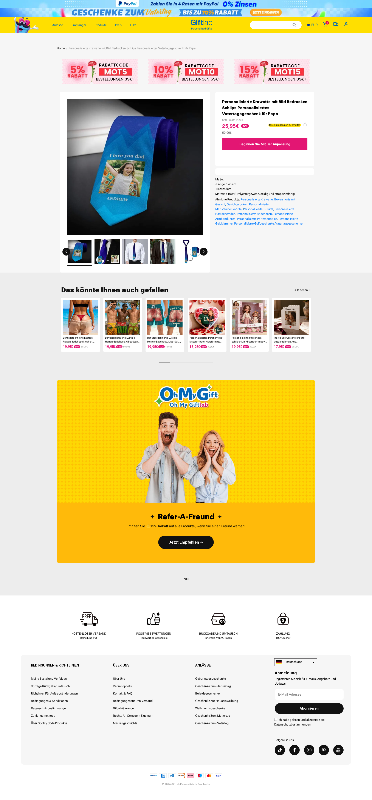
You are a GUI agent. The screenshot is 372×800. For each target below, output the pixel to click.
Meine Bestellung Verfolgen (49, 678)
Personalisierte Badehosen (254, 214)
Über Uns (121, 665)
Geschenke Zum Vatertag (212, 723)
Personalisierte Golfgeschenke (254, 223)
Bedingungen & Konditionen (49, 700)
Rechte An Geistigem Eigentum (133, 715)
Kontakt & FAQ (122, 693)
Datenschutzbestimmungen (49, 708)
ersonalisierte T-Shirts (259, 209)
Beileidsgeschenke (207, 693)
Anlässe (203, 665)
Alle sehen (301, 290)
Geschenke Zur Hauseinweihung (216, 700)
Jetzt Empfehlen (184, 542)
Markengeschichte (125, 723)
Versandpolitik (122, 686)
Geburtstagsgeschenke (210, 678)
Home (61, 48)
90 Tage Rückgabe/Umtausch (50, 686)
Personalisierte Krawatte (257, 199)
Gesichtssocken (237, 204)
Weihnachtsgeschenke (210, 708)
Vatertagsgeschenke (288, 223)
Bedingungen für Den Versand (133, 700)
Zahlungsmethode (43, 715)
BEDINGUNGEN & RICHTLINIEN (55, 665)
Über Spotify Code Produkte (49, 723)
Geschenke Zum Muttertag (212, 715)
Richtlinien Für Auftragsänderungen (54, 693)
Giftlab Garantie (123, 708)
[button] (66, 252)
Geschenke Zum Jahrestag (213, 686)
